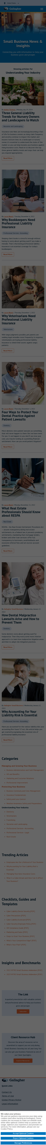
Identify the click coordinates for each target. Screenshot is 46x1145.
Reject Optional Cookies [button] (23, 1138)
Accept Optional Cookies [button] (23, 1133)
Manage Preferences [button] (23, 1143)
